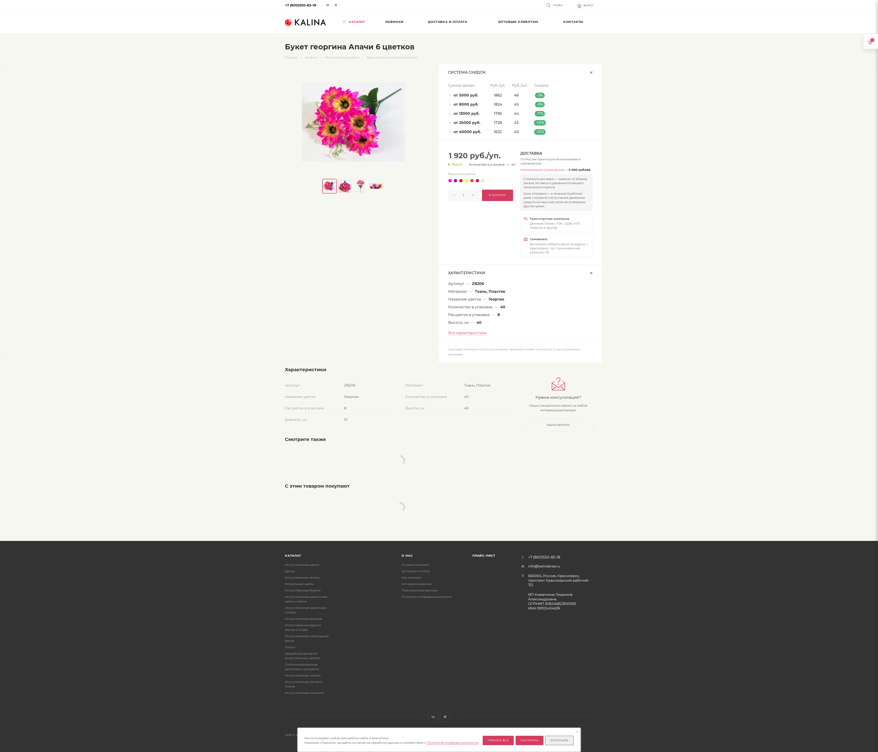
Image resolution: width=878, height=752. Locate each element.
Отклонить (559, 740)
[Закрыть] (577, 731)
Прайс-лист (483, 555)
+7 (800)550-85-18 (300, 5)
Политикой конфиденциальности (452, 742)
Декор (290, 571)
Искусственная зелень (302, 577)
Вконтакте (433, 717)
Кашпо (290, 647)
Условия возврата (415, 565)
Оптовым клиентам (416, 584)
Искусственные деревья (303, 618)
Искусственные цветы (302, 565)
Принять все (498, 740)
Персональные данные (419, 590)
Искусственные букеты (303, 590)
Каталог (293, 555)
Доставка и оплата (416, 571)
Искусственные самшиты (304, 693)
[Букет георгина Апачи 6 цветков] (353, 121)
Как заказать (411, 577)
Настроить (529, 740)
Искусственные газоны (303, 675)
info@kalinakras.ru (544, 566)
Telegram (445, 717)
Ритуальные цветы (299, 584)
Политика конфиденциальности (427, 597)
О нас (407, 555)
